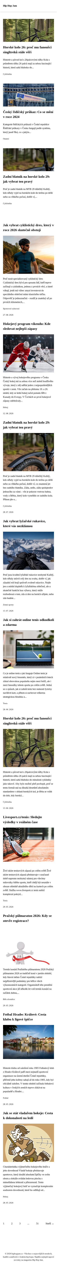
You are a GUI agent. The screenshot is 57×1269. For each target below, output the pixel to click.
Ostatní (6, 139)
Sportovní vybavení (11, 309)
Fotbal (5, 1098)
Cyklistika (7, 74)
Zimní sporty (8, 605)
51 (37, 1223)
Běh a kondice (9, 999)
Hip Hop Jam (10, 5)
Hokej (5, 407)
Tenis (5, 703)
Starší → (50, 1223)
